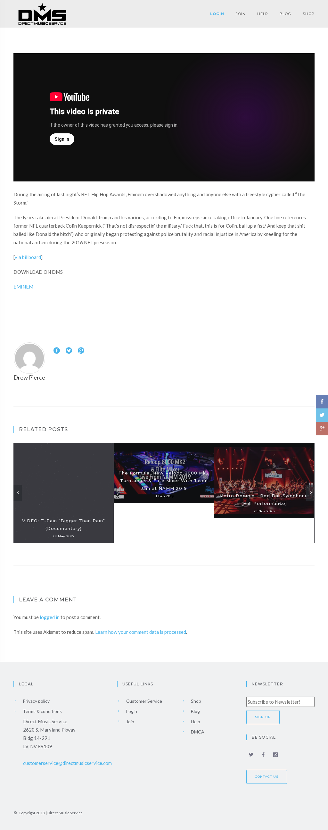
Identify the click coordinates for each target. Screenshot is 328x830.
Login (217, 14)
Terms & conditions (42, 711)
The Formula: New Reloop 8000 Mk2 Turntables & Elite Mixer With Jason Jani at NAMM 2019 (164, 480)
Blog (285, 14)
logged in (50, 617)
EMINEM (23, 286)
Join (241, 14)
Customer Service (143, 701)
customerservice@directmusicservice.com (67, 763)
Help (262, 14)
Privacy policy (36, 701)
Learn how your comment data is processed (140, 632)
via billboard (28, 257)
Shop (309, 14)
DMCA (197, 731)
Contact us (266, 777)
